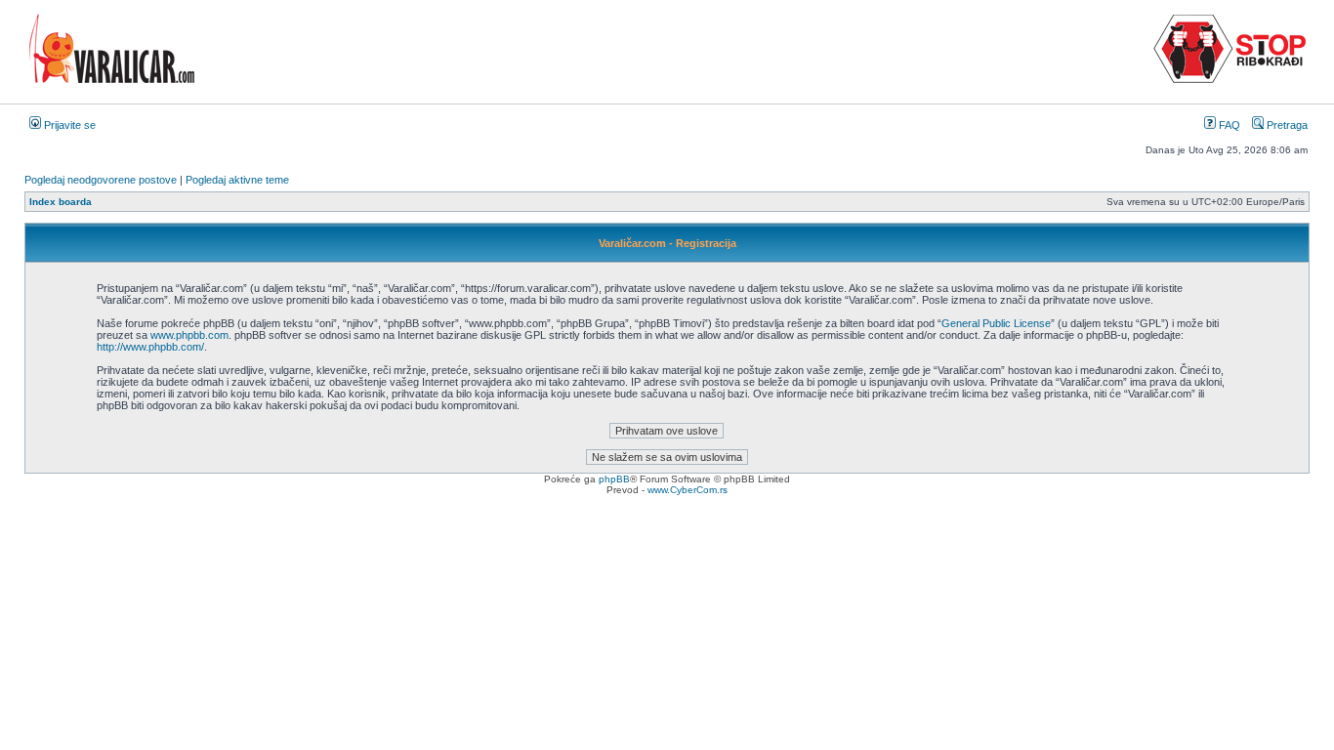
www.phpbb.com (189, 335)
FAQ (1228, 125)
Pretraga (1286, 125)
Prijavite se (68, 125)
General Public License (996, 323)
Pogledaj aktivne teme (237, 180)
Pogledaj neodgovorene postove (100, 180)
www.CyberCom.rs (687, 489)
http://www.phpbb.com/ (150, 347)
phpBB (614, 479)
